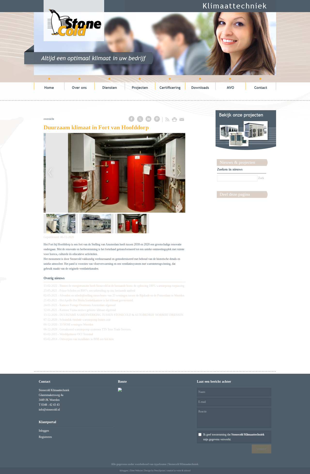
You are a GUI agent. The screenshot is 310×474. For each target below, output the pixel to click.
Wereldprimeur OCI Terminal (76, 334)
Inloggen (44, 430)
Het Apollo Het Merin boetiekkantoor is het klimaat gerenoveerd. (97, 300)
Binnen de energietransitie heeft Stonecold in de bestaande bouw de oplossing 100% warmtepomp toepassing (122, 286)
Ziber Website (136, 470)
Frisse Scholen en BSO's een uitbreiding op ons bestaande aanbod (97, 290)
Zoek (261, 178)
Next (179, 172)
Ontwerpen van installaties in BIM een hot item (87, 339)
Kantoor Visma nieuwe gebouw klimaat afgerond (88, 310)
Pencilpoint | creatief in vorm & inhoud (172, 470)
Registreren (45, 437)
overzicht (49, 119)
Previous (50, 172)
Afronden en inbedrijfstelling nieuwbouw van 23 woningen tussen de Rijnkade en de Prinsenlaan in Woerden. (122, 295)
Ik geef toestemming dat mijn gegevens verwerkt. (233, 437)
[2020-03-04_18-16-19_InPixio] (114, 173)
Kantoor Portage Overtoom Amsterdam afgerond (88, 305)
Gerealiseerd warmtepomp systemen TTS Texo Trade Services (95, 329)
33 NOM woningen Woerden (76, 324)
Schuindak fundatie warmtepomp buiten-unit (85, 319)
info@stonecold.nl (49, 409)
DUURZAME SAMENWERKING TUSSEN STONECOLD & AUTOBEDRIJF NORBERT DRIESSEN (121, 315)
